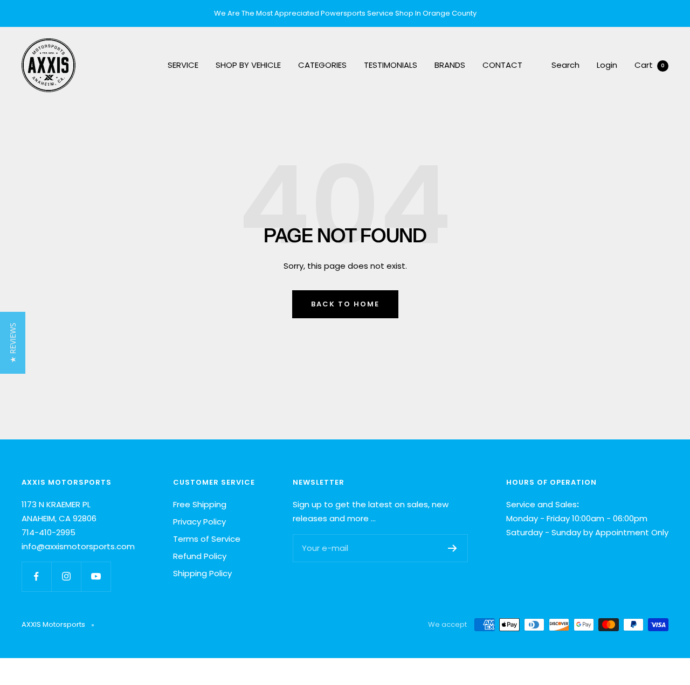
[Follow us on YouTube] (96, 576)
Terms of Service (206, 538)
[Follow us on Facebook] (36, 576)
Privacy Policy (199, 521)
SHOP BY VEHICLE (248, 65)
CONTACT (502, 65)
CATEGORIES (322, 65)
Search (565, 65)
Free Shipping (199, 504)
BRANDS (449, 65)
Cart (649, 65)
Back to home (345, 304)
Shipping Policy (202, 573)
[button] (12, 343)
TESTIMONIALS (390, 65)
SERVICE (183, 65)
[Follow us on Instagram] (66, 576)
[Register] (452, 548)
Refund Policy (199, 556)
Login (607, 65)
